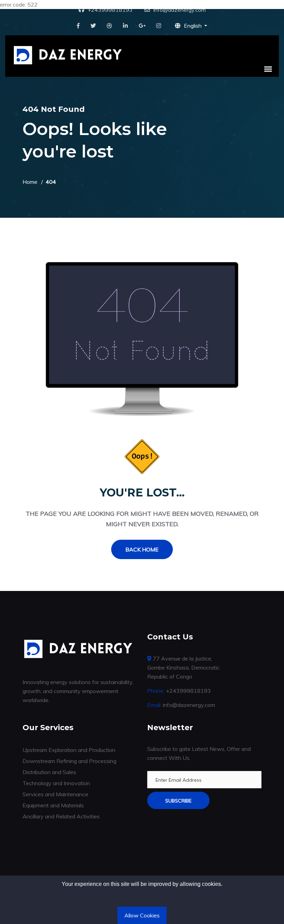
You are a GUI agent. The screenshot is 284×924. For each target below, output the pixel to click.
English (193, 25)
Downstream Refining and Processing (69, 760)
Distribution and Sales (49, 772)
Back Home (142, 549)
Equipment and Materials (53, 805)
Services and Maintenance (55, 794)
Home (30, 181)
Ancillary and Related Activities (61, 816)
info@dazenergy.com (179, 9)
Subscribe (178, 801)
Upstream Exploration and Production (69, 749)
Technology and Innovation (56, 783)
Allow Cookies (142, 915)
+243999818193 (110, 9)
